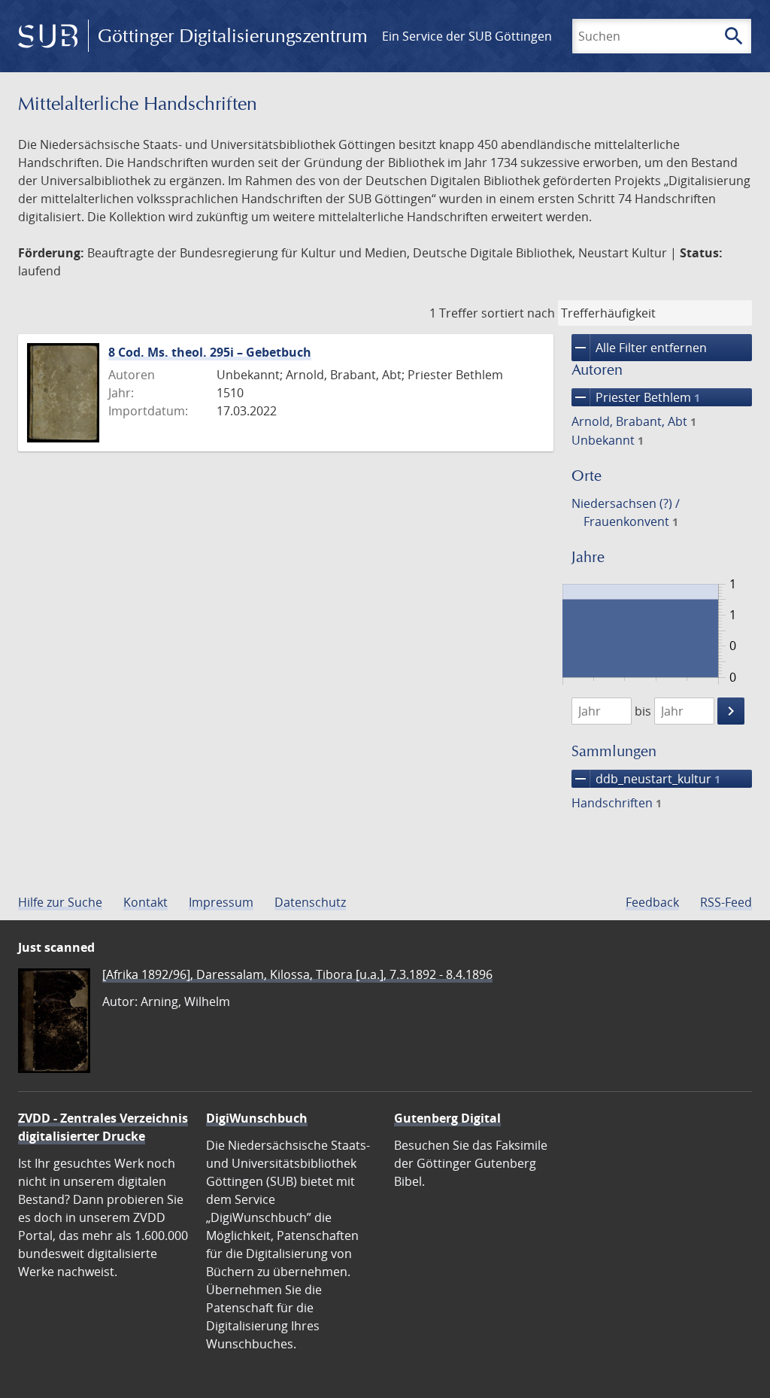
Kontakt (145, 902)
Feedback (652, 902)
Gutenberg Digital (447, 1118)
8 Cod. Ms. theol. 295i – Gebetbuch (209, 352)
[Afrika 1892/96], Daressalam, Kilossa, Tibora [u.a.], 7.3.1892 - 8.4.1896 (297, 974)
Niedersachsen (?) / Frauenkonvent (625, 512)
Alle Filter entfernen (639, 348)
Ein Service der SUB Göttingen (467, 36)
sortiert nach (518, 313)
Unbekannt (607, 440)
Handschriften (616, 803)
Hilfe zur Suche (60, 902)
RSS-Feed (726, 902)
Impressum (221, 902)
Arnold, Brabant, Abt (633, 421)
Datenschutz (310, 902)
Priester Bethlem (635, 397)
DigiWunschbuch (257, 1118)
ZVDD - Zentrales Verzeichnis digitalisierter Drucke (103, 1127)
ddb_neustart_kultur (645, 779)
